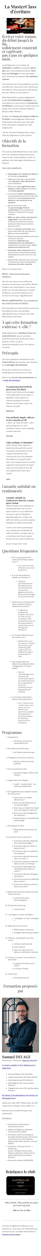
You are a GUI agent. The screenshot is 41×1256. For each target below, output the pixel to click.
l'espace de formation (11, 1234)
